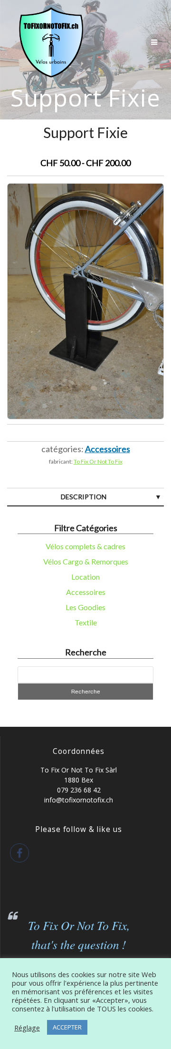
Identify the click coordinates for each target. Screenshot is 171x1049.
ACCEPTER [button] (67, 1027)
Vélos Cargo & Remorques (85, 561)
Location (85, 576)
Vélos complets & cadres (85, 546)
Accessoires (85, 591)
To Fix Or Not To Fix (98, 461)
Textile (86, 622)
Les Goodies (85, 607)
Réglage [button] (27, 1027)
